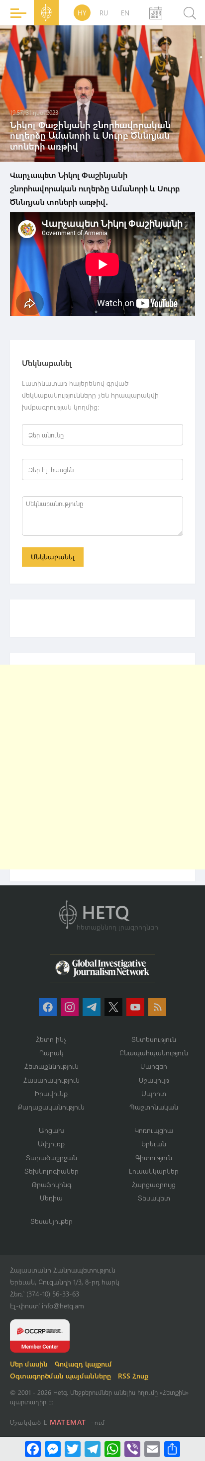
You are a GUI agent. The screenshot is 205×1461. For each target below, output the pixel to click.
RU (104, 12)
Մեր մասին (29, 1364)
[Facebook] (33, 1449)
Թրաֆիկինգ (51, 1184)
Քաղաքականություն (51, 1107)
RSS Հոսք (133, 1375)
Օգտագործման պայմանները (60, 1375)
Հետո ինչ (51, 1039)
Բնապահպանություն (153, 1052)
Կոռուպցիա (153, 1130)
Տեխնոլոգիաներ (51, 1171)
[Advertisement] (102, 767)
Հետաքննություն (51, 1066)
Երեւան (153, 1143)
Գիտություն (153, 1157)
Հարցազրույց (154, 1184)
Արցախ (51, 1130)
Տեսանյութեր (51, 1221)
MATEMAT (68, 1422)
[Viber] (132, 1449)
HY (82, 12)
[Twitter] (73, 1449)
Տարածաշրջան (51, 1157)
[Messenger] (53, 1449)
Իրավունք (51, 1093)
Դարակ (51, 1052)
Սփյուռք (51, 1143)
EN (125, 12)
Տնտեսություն (153, 1039)
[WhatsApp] (112, 1449)
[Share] (172, 1449)
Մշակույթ (154, 1080)
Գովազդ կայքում (83, 1364)
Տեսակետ (154, 1198)
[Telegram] (92, 1449)
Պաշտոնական (153, 1107)
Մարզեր (153, 1066)
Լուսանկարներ (154, 1171)
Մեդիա (51, 1198)
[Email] (152, 1449)
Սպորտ (153, 1093)
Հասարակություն (51, 1080)
